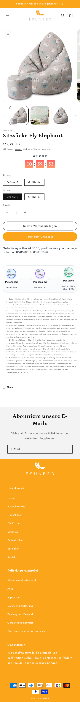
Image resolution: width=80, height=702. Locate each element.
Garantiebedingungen (20, 622)
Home (11, 498)
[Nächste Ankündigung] (73, 4)
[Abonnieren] (68, 449)
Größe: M (34, 182)
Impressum (13, 597)
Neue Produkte (16, 506)
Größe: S (12, 182)
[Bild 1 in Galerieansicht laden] (18, 115)
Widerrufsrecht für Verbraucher (26, 631)
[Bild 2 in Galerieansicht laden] (40, 115)
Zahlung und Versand (20, 614)
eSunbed (44, 698)
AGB (10, 589)
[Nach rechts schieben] (76, 116)
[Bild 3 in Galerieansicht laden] (61, 115)
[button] (7, 15)
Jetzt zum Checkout (40, 237)
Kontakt (11, 557)
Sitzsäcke (12, 532)
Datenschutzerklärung (20, 606)
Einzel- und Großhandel (21, 580)
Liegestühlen (14, 515)
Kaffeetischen (15, 540)
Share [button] (10, 387)
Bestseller (13, 548)
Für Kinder (13, 523)
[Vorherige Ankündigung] (7, 4)
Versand (18, 149)
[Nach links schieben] (4, 116)
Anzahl (6, 205)
